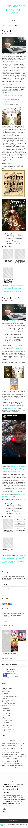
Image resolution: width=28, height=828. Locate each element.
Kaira (18, 820)
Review (3, 287)
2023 (14, 745)
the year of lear (19, 559)
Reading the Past (6, 724)
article (15, 320)
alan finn (21, 555)
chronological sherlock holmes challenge (11, 750)
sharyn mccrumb (18, 763)
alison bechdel (8, 288)
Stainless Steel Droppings (8, 725)
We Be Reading (6, 730)
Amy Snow (4, 127)
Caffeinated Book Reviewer (16, 235)
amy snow (14, 288)
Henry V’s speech (12, 408)
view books (17, 678)
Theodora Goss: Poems (8, 729)
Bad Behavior (3, 824)
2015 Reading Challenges (11, 285)
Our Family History (6, 719)
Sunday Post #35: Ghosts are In (11, 299)
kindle (8, 758)
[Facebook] (3, 604)
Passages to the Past (7, 720)
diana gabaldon (10, 795)
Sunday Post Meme (17, 241)
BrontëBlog (5, 701)
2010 (16, 743)
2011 (19, 743)
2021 (11, 745)
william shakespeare (11, 809)
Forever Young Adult (7, 707)
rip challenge (12, 806)
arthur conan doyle (19, 745)
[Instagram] (6, 604)
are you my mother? (20, 288)
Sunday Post (7, 287)
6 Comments (10, 562)
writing (9, 767)
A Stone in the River (7, 688)
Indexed (4, 712)
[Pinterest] (8, 604)
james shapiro (5, 558)
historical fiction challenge (11, 754)
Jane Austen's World (7, 713)
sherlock (4, 765)
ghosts (18, 557)
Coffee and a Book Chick (8, 705)
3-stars (18, 287)
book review (4, 289)
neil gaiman (21, 558)
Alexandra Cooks (6, 691)
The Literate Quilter (7, 727)
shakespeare (4, 559)
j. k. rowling (5, 756)
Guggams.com (5, 708)
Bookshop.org (20, 576)
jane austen (12, 756)
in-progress (23, 754)
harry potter (16, 752)
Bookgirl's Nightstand (7, 700)
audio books (6, 748)
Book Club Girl (5, 698)
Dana (8, 673)
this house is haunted (13, 561)
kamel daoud (14, 289)
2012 (21, 743)
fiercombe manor (13, 557)
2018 (9, 745)
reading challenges (10, 761)
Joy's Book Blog (6, 715)
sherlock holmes (10, 765)
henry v (21, 557)
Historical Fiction (20, 285)
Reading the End (6, 722)
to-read (15, 765)
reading (4, 761)
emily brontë (9, 752)
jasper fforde (19, 756)
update (19, 765)
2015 (16, 287)
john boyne (10, 558)
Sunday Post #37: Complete (11, 32)
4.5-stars (17, 741)
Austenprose (5, 695)
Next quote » (5, 621)
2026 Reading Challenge (11, 670)
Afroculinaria (5, 690)
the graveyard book (12, 559)
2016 (3, 745)
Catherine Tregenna (9, 490)
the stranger (14, 291)
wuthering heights (15, 767)
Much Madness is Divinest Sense (14, 9)
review (19, 289)
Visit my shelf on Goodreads (9, 653)
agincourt (17, 555)
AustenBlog (5, 693)
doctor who (7, 557)
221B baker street (11, 743)
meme (15, 758)
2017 (6, 745)
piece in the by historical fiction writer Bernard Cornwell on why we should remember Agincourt (14, 468)
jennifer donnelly (9, 801)
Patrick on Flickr (19, 243)
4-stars (12, 741)
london (11, 758)
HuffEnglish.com (6, 710)
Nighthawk (4, 717)
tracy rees (20, 291)
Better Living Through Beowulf (9, 696)
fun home (9, 289)
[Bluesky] (11, 604)
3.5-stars (8, 741)
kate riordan (15, 558)
